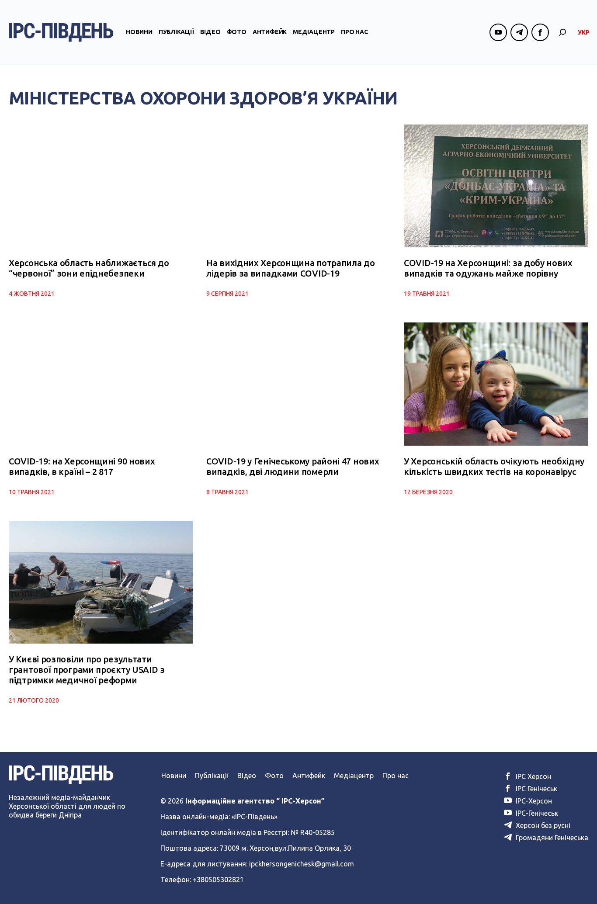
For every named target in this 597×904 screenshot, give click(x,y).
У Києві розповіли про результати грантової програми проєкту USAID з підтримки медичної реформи (87, 669)
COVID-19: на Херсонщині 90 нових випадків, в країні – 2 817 (82, 466)
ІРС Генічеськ (535, 789)
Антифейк (270, 31)
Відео (210, 31)
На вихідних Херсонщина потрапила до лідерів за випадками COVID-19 (290, 268)
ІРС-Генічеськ (536, 813)
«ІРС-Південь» (255, 817)
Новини (139, 31)
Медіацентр (314, 31)
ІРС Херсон (532, 776)
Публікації (176, 31)
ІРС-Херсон (533, 801)
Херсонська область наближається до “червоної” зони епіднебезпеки (89, 268)
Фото (236, 31)
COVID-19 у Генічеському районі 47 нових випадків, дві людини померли (292, 466)
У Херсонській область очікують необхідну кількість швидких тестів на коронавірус (494, 466)
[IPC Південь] (61, 32)
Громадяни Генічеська (551, 838)
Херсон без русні (542, 825)
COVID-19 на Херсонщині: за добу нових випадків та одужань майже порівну (488, 268)
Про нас (354, 31)
